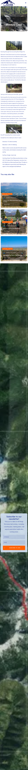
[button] (25, 2)
